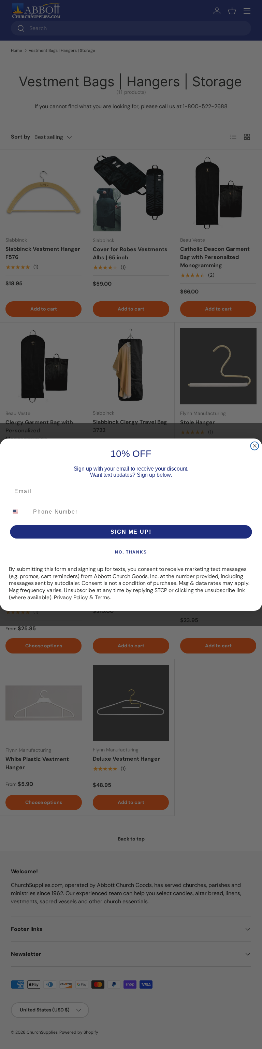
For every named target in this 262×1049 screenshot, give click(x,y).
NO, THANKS (131, 551)
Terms (102, 597)
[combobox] (19, 511)
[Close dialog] (255, 446)
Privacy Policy (71, 597)
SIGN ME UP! (131, 531)
